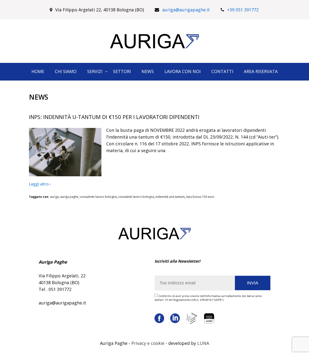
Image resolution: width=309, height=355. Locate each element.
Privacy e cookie (147, 343)
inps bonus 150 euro (200, 197)
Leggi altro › (40, 184)
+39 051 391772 (243, 10)
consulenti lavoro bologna (136, 197)
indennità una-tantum (170, 197)
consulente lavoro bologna (98, 197)
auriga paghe (69, 197)
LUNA (203, 343)
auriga (54, 197)
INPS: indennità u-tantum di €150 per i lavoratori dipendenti (114, 116)
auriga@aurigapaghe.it (186, 10)
